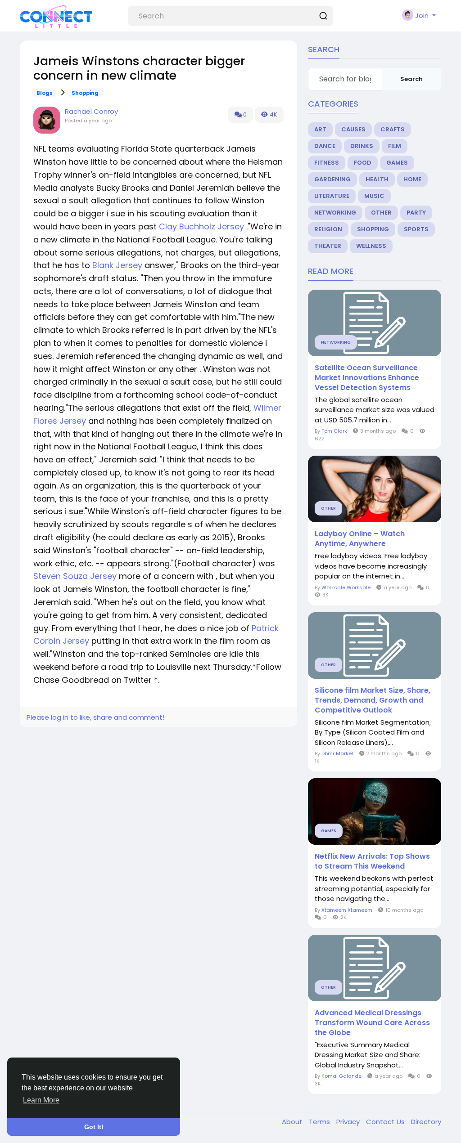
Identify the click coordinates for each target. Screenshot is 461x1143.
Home (412, 179)
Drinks (361, 146)
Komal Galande (341, 1076)
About (293, 1121)
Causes (353, 129)
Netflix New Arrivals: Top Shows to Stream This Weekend (372, 861)
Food (362, 162)
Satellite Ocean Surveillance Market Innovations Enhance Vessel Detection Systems (367, 378)
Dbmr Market (337, 753)
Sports (416, 229)
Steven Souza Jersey (75, 576)
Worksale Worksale (346, 587)
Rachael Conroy (91, 111)
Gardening (332, 179)
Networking (335, 212)
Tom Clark (334, 431)
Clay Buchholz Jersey (201, 226)
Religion (328, 229)
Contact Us (386, 1121)
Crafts (392, 129)
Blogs (44, 93)
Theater (327, 246)
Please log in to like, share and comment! (95, 717)
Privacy (349, 1121)
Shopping (85, 93)
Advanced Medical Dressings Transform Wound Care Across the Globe (372, 1023)
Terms (320, 1121)
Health (377, 179)
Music (374, 196)
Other (381, 212)
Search (411, 79)
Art (320, 129)
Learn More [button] (41, 1100)
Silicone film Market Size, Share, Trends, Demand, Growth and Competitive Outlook (372, 700)
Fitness (326, 162)
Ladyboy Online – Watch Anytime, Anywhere (360, 539)
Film (394, 146)
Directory (426, 1121)
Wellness (371, 246)
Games (397, 162)
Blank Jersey (117, 265)
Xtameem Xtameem (346, 910)
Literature (331, 196)
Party (416, 212)
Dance (324, 146)
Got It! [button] (94, 1126)
